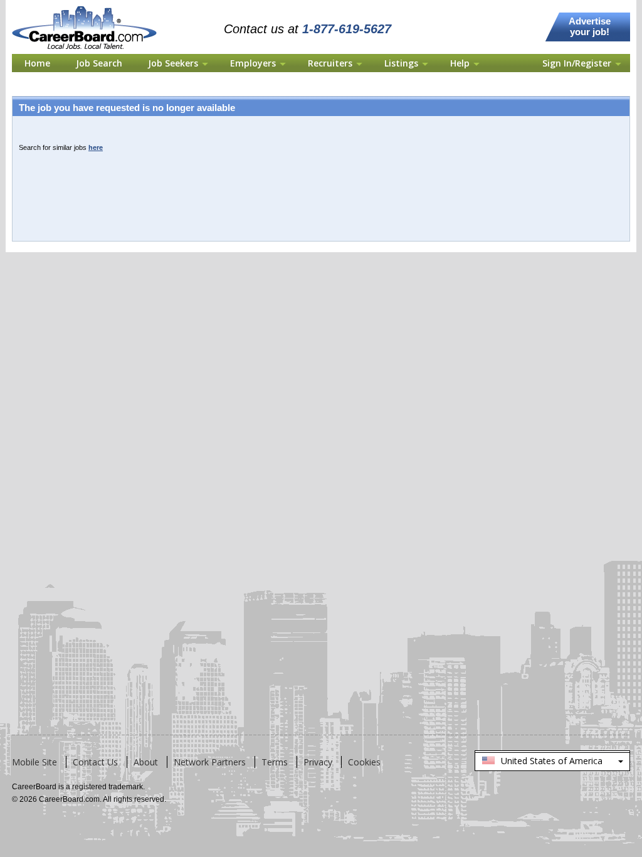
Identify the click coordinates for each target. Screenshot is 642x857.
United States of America (552, 763)
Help (460, 63)
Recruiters (330, 63)
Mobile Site (34, 762)
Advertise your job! (590, 26)
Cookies (364, 762)
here (95, 147)
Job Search (99, 63)
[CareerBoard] (91, 7)
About (146, 762)
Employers (253, 63)
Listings (401, 63)
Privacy (317, 762)
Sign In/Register (576, 63)
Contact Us (95, 762)
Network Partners (210, 762)
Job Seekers (173, 63)
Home (37, 63)
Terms (274, 762)
